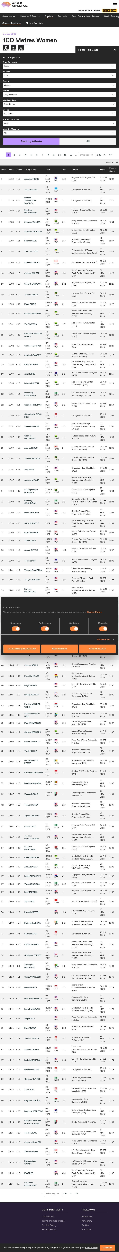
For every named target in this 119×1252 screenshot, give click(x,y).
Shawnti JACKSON (32, 284)
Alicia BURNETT (31, 523)
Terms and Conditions (53, 1220)
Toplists (49, 16)
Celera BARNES (31, 944)
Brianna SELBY (30, 241)
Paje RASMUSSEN (32, 723)
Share (6, 49)
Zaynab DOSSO (31, 794)
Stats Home (8, 16)
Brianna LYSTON (31, 383)
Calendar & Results (30, 16)
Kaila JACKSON (31, 364)
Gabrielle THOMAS (33, 405)
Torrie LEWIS (30, 561)
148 (99, 154)
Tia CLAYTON (30, 324)
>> (110, 154)
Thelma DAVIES (31, 1151)
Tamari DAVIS (30, 540)
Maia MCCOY (30, 1028)
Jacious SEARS (31, 665)
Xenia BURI (29, 1090)
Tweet (14, 49)
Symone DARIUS (31, 1049)
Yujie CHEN (29, 901)
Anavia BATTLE (31, 550)
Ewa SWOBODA (31, 533)
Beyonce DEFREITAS (33, 1111)
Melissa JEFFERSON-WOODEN (30, 200)
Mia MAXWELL (30, 892)
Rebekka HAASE (31, 676)
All (88, 141)
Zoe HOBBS (29, 374)
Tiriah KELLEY (30, 751)
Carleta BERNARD (32, 732)
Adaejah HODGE (31, 179)
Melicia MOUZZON (32, 1060)
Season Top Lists (11, 23)
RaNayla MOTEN (31, 912)
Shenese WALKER (32, 222)
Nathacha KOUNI (31, 1069)
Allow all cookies (97, 649)
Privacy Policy (49, 1229)
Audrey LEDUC (31, 448)
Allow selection (59, 649)
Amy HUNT (29, 469)
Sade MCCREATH (32, 262)
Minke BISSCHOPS (32, 876)
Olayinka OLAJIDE (32, 1079)
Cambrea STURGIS (32, 346)
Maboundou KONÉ (32, 923)
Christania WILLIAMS (33, 772)
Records (62, 16)
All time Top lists (34, 23)
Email (21, 49)
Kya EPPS (28, 1173)
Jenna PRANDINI (31, 426)
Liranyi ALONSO (31, 695)
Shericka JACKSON (33, 231)
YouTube (86, 1229)
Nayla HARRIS (30, 685)
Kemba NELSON (31, 857)
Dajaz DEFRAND (31, 512)
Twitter (85, 1225)
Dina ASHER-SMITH (33, 998)
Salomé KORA (30, 934)
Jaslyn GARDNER (32, 579)
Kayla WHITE (30, 304)
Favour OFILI (29, 826)
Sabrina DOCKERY (32, 355)
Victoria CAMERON (33, 570)
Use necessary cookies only (22, 649)
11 (65, 154)
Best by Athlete (31, 141)
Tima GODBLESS (32, 884)
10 (59, 154)
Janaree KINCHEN (32, 1142)
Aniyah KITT (29, 1018)
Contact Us (48, 1216)
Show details (103, 639)
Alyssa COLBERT (32, 816)
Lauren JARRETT (32, 741)
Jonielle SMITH (31, 295)
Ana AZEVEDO (31, 867)
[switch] (45, 628)
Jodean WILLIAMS (32, 458)
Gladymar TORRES (32, 955)
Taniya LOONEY (31, 805)
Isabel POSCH (30, 987)
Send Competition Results (85, 16)
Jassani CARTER (32, 273)
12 (71, 154)
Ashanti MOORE (31, 480)
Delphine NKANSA (32, 783)
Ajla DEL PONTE (31, 1038)
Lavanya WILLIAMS (32, 313)
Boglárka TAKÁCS (32, 1100)
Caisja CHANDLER (32, 977)
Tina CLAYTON (31, 251)
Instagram (87, 1220)
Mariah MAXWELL (32, 1009)
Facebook (87, 1216)
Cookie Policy (94, 612)
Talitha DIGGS (30, 1133)
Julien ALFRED (30, 190)
